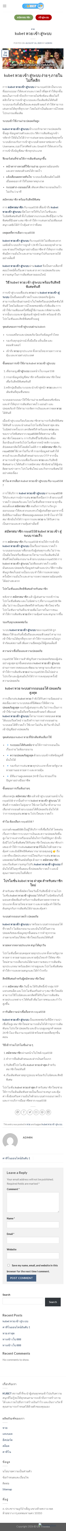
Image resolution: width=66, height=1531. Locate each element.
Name (11, 1218)
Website (11, 1249)
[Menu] (5, 6)
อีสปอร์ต (8, 1439)
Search (6, 1294)
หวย (33, 29)
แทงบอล (8, 1433)
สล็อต (6, 1445)
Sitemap (7, 1489)
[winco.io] (33, 6)
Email (10, 1233)
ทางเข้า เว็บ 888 (12, 1339)
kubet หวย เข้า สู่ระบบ (52, 1124)
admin (48, 43)
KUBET (7, 1393)
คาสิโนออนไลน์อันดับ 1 (16, 1158)
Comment (13, 1189)
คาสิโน (7, 1451)
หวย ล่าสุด (9, 1333)
